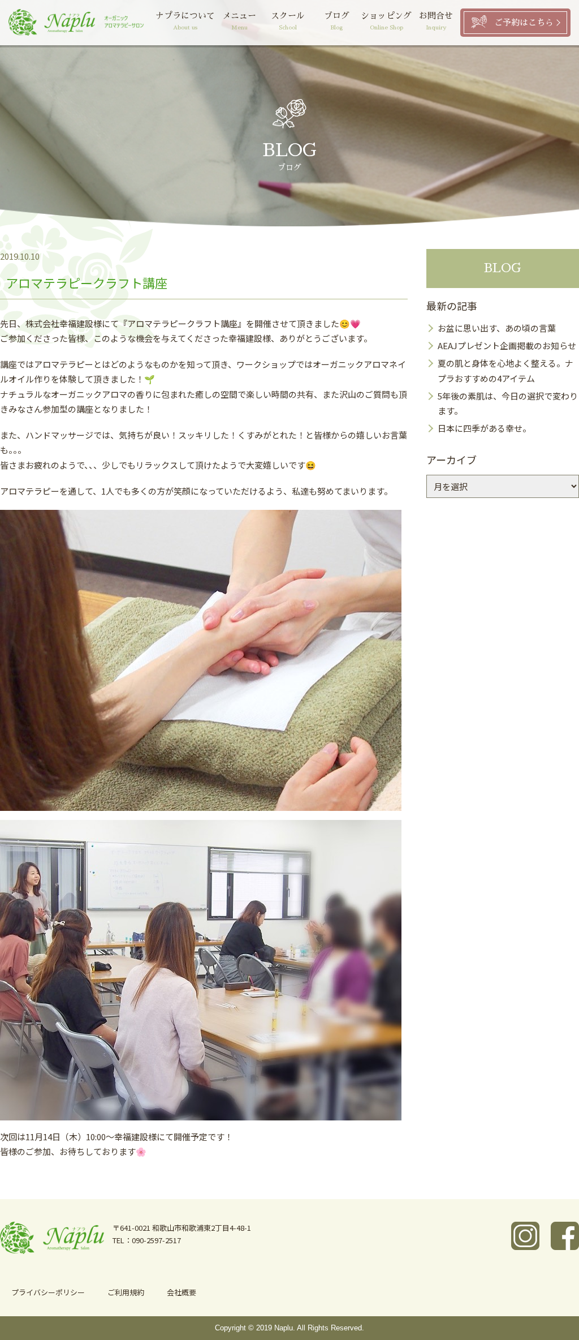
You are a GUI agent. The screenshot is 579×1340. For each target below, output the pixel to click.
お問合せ (436, 21)
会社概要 (181, 1292)
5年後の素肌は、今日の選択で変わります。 (508, 403)
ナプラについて (185, 21)
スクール (288, 21)
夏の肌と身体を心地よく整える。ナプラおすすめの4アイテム (505, 370)
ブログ (336, 21)
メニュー (239, 21)
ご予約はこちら (524, 22)
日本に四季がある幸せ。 (484, 428)
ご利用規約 (125, 1292)
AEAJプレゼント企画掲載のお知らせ (507, 345)
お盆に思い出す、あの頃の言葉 (497, 328)
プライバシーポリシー (48, 1292)
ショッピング (386, 21)
